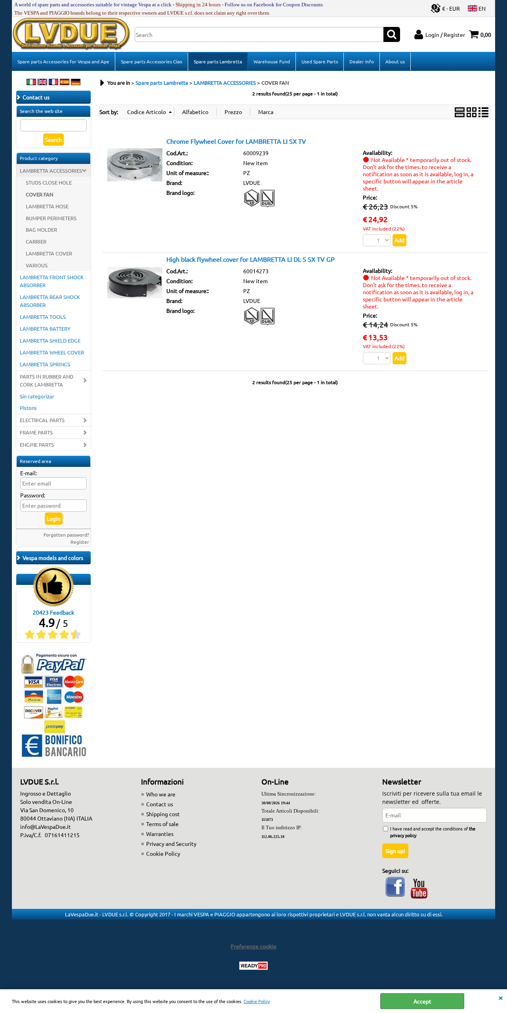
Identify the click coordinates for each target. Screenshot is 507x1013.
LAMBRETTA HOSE (47, 206)
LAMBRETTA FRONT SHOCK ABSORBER (52, 281)
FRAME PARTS (36, 432)
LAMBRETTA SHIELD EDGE (50, 340)
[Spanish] (64, 82)
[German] (75, 82)
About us (395, 61)
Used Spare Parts (319, 61)
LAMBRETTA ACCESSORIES (51, 170)
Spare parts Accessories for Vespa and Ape (63, 61)
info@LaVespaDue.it (45, 826)
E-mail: (28, 472)
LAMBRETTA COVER (49, 253)
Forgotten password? (66, 534)
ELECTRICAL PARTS (42, 420)
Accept (422, 1001)
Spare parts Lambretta (218, 61)
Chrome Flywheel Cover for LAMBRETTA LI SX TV (236, 141)
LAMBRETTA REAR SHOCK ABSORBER (50, 300)
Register (80, 542)
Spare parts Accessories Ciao (151, 61)
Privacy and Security (171, 843)
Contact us (159, 803)
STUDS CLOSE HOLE (49, 182)
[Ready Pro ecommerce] (253, 966)
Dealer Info (361, 61)
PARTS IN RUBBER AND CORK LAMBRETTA (46, 380)
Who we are (160, 794)
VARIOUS (37, 265)
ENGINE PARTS (37, 444)
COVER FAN (39, 194)
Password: (32, 495)
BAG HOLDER (41, 229)
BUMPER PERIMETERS (51, 218)
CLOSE (500, 997)
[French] (53, 82)
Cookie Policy (257, 1001)
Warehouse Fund (272, 61)
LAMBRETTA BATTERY (45, 328)
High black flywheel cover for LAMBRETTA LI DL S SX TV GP (250, 259)
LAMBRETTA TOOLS (43, 316)
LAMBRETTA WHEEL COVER (52, 352)
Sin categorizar (37, 396)
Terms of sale (162, 823)
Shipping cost (163, 813)
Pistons (28, 407)
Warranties (159, 833)
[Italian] (31, 82)
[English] (42, 82)
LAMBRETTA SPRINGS (45, 364)
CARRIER (36, 241)
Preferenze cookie (253, 946)
